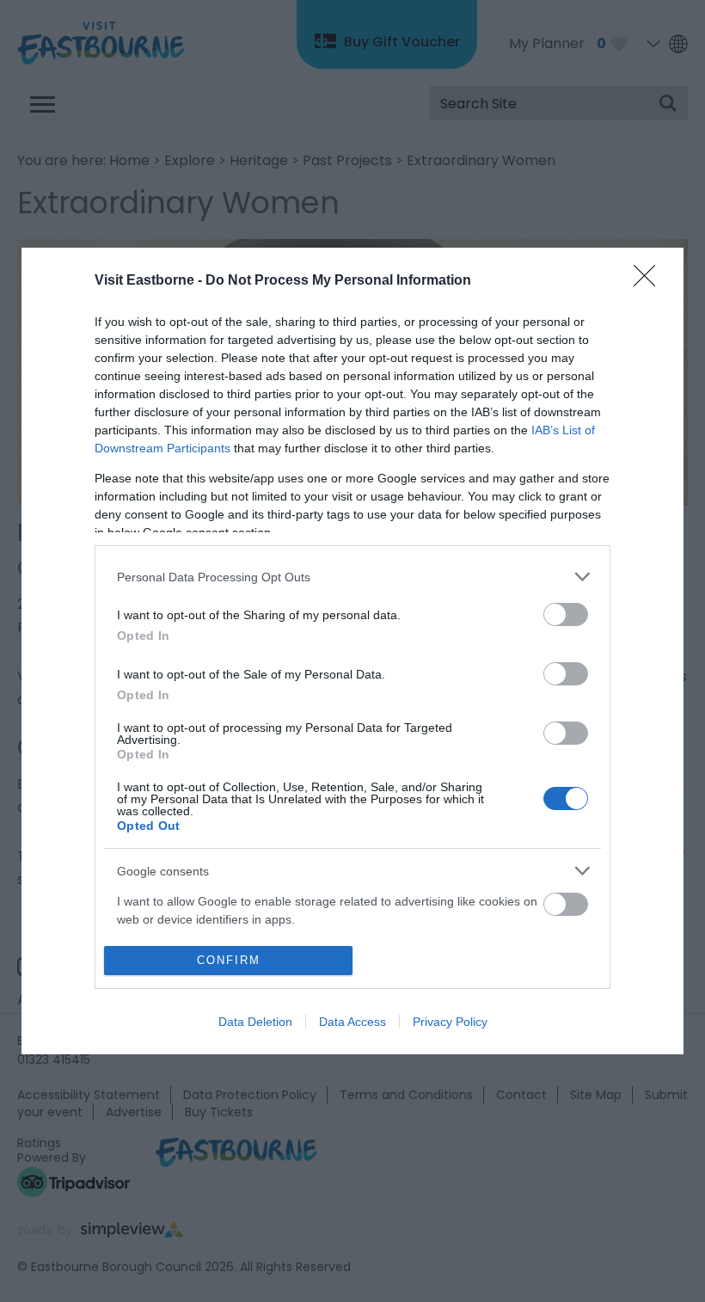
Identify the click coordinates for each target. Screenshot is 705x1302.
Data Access (352, 1022)
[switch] (565, 614)
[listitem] (352, 577)
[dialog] (352, 650)
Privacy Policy (450, 1022)
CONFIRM (229, 960)
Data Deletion (255, 1022)
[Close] (650, 281)
